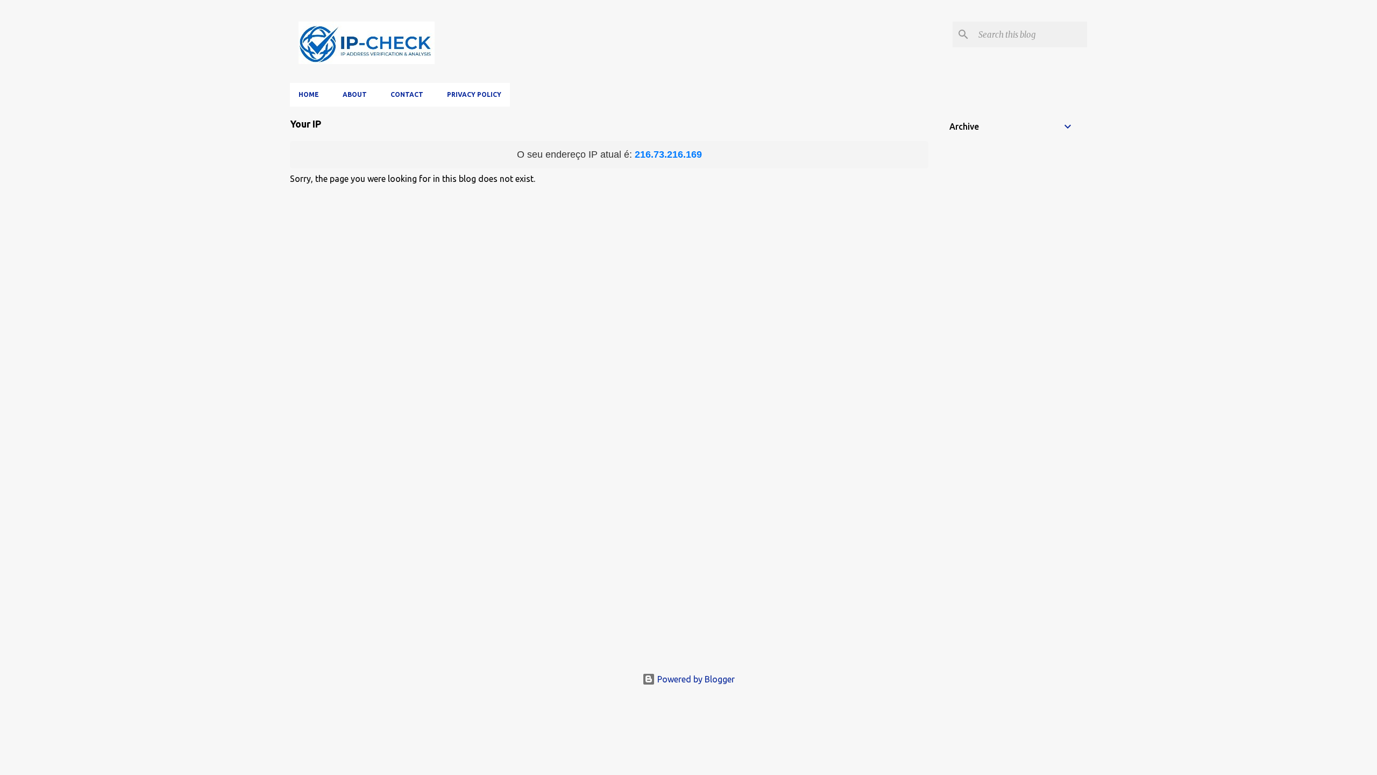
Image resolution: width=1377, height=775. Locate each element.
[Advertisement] (688, 583)
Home (309, 94)
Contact (407, 94)
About (355, 94)
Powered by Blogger (695, 679)
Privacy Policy (474, 94)
